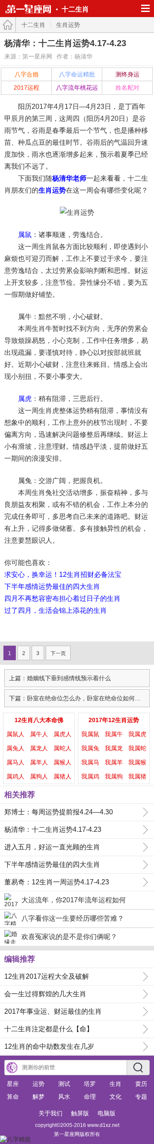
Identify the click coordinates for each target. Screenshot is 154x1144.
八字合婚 (26, 74)
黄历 (141, 1083)
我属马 (90, 762)
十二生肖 (75, 9)
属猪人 (62, 776)
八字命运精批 (77, 74)
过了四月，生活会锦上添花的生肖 (55, 610)
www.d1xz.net (103, 1125)
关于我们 (50, 1113)
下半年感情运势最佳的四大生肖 (52, 586)
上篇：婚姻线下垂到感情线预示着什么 (60, 678)
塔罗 (90, 1083)
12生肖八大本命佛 (39, 720)
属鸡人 (15, 776)
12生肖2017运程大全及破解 (46, 976)
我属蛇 (137, 748)
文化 (115, 1096)
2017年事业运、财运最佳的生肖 (53, 1011)
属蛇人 (62, 748)
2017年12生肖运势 (114, 720)
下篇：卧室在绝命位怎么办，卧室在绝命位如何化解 (78, 698)
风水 (64, 1096)
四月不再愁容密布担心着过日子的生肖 (62, 598)
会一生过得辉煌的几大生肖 (45, 994)
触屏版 (80, 1113)
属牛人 (39, 734)
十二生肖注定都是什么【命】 (48, 1029)
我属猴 (137, 762)
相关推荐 (19, 794)
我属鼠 (90, 734)
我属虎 (137, 734)
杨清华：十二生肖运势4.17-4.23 (52, 829)
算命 (13, 1096)
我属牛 (114, 734)
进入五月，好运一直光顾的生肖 (52, 847)
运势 (38, 1083)
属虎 (25, 398)
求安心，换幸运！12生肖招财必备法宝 (62, 574)
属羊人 (39, 762)
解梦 (38, 1096)
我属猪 (137, 776)
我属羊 (114, 762)
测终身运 (127, 74)
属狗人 (39, 776)
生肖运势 (68, 24)
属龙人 (39, 748)
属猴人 (62, 762)
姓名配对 (127, 87)
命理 (90, 1096)
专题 (141, 1096)
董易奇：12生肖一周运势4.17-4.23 (56, 882)
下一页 (58, 653)
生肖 (115, 1083)
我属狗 (114, 776)
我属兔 (90, 748)
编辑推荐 (19, 959)
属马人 (15, 762)
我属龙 (114, 748)
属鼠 (25, 234)
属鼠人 (15, 734)
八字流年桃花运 (77, 87)
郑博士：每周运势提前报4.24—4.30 (58, 812)
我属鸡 (90, 776)
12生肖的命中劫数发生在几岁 (49, 1046)
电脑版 (107, 1113)
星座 (13, 1083)
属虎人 (62, 734)
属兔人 (15, 748)
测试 (64, 1083)
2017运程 (26, 87)
